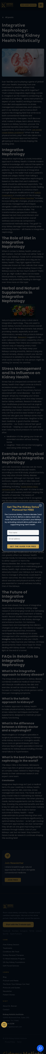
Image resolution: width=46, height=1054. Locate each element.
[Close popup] (40, 506)
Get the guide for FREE (23, 546)
